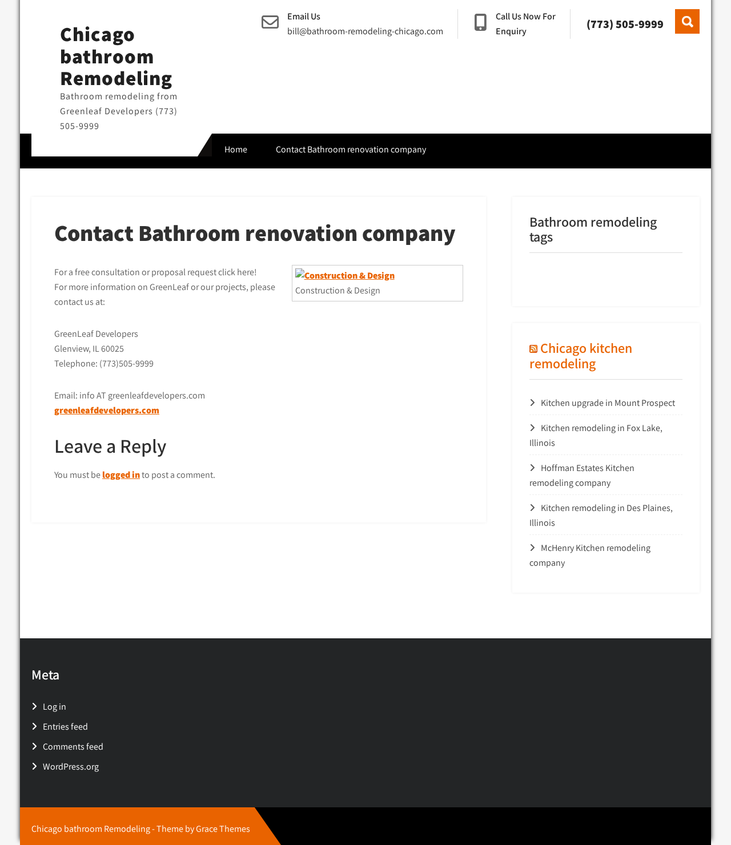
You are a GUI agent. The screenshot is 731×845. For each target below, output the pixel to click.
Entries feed (65, 727)
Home (235, 149)
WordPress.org (71, 766)
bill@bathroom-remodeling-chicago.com (365, 31)
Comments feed (73, 747)
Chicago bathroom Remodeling (116, 56)
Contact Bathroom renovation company (351, 149)
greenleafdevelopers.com (106, 410)
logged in (121, 475)
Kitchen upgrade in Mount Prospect (608, 403)
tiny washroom (558, 275)
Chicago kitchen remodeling (580, 355)
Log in (54, 707)
